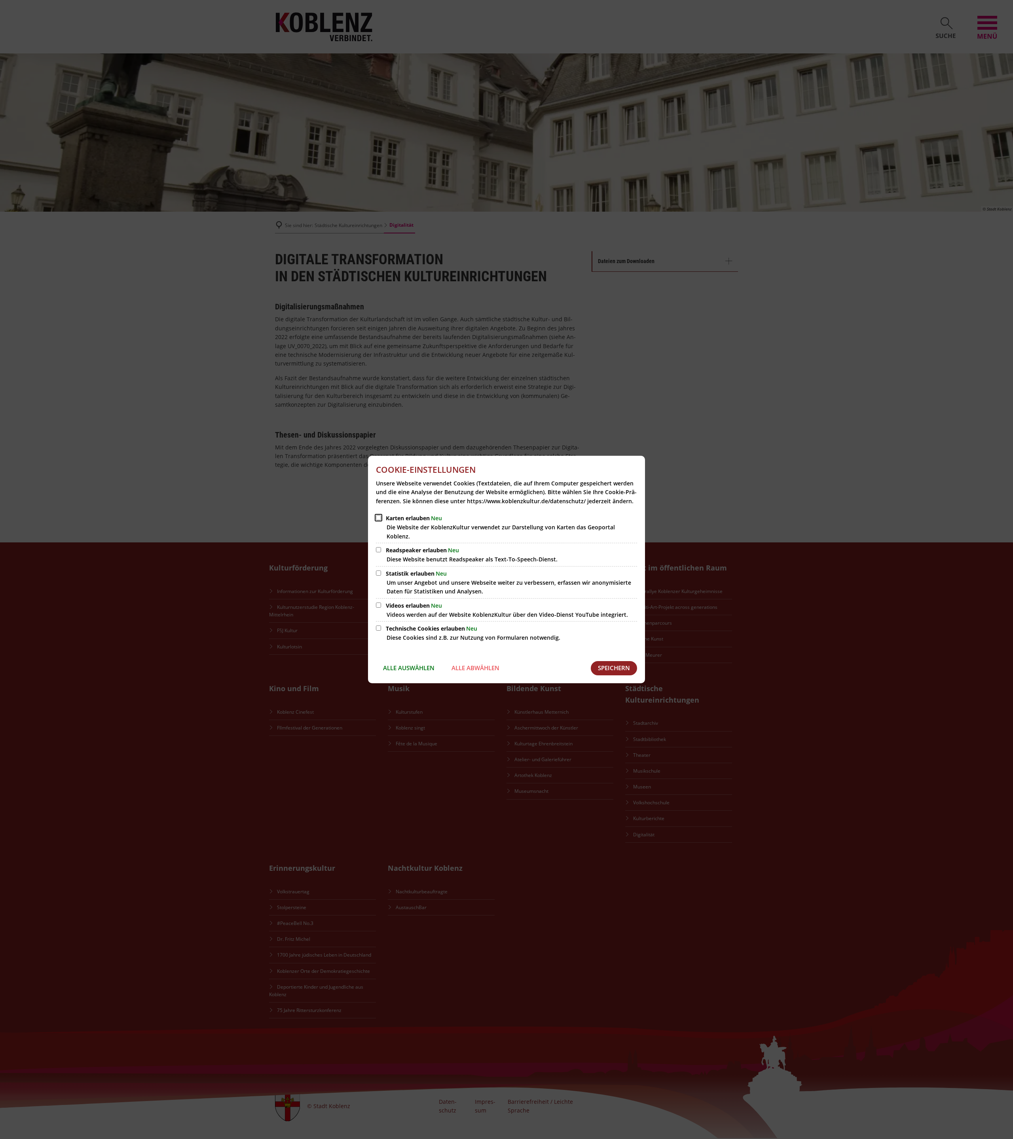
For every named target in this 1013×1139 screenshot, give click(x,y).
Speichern (614, 668)
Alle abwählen (475, 668)
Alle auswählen (408, 668)
